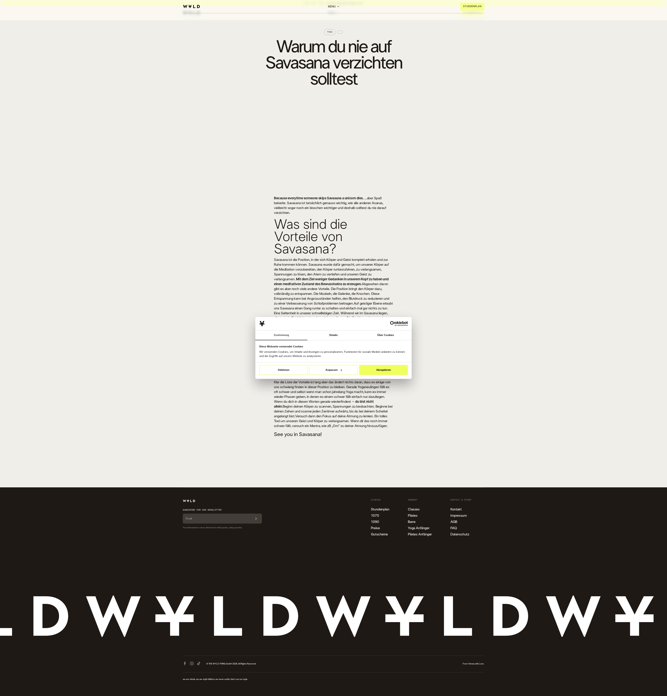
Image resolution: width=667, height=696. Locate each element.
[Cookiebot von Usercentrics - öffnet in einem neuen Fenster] (392, 323)
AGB (453, 522)
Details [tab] (333, 335)
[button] (333, 7)
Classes (413, 509)
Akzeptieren (383, 369)
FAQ (453, 528)
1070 (375, 515)
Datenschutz (459, 534)
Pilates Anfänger (420, 534)
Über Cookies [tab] (385, 335)
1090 (375, 522)
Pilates (412, 515)
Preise (375, 528)
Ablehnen (283, 369)
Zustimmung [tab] (281, 335)
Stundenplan (380, 509)
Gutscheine (379, 534)
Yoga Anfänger (418, 528)
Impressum (458, 515)
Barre (411, 522)
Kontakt (456, 509)
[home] (191, 6)
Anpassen (332, 369)
